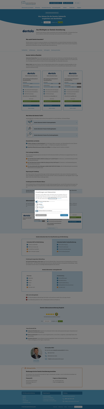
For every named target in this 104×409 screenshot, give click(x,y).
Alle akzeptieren (64, 215)
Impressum (59, 198)
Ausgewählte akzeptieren (41, 215)
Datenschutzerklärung (52, 198)
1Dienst (41, 202)
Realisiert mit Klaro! (65, 217)
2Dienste (41, 205)
